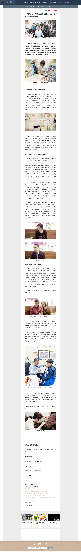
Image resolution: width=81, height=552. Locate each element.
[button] (58, 542)
